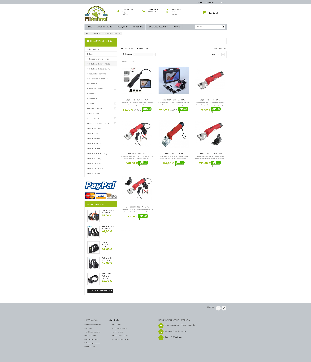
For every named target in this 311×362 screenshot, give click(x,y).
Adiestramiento (104, 27)
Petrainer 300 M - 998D (108, 259)
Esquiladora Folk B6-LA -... (210, 100)
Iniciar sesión (220, 2)
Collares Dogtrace (94, 163)
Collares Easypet (93, 138)
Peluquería (122, 27)
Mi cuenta (114, 320)
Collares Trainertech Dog (97, 153)
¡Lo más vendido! (95, 204)
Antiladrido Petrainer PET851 (106, 275)
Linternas (138, 27)
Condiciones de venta (92, 332)
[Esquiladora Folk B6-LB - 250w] (137, 134)
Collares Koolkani (94, 143)
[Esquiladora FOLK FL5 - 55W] (173, 80)
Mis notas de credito (119, 328)
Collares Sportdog (94, 158)
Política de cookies (91, 339)
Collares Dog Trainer (95, 168)
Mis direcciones (117, 332)
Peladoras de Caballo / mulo (100, 69)
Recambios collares (158, 27)
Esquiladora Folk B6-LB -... (137, 153)
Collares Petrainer (94, 128)
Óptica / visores (93, 118)
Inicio (89, 27)
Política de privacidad (92, 343)
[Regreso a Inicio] (87, 33)
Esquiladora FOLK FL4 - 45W (137, 100)
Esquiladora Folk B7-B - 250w (210, 153)
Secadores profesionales (99, 59)
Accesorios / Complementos (98, 123)
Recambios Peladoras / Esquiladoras (97, 81)
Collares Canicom (94, 173)
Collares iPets (92, 133)
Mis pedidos (116, 324)
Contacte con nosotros (205, 2)
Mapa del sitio (89, 346)
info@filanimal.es (176, 337)
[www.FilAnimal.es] (96, 13)
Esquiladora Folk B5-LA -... (174, 153)
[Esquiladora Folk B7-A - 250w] (137, 187)
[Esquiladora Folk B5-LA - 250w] (173, 134)
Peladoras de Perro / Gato (99, 64)
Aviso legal (88, 328)
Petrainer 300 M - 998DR (108, 227)
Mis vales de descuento (120, 339)
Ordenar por (127, 54)
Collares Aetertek (94, 148)
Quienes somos (90, 335)
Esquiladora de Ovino (97, 74)
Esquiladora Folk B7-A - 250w (137, 207)
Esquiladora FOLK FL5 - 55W (173, 100)
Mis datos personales (120, 335)
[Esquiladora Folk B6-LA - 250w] (210, 80)
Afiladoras (93, 98)
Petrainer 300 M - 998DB (108, 211)
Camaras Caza (93, 113)
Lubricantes (93, 93)
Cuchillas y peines (96, 88)
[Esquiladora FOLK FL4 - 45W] (137, 80)
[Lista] (223, 54)
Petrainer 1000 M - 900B (106, 244)
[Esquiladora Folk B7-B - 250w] (210, 134)
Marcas (176, 27)
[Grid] (218, 54)
